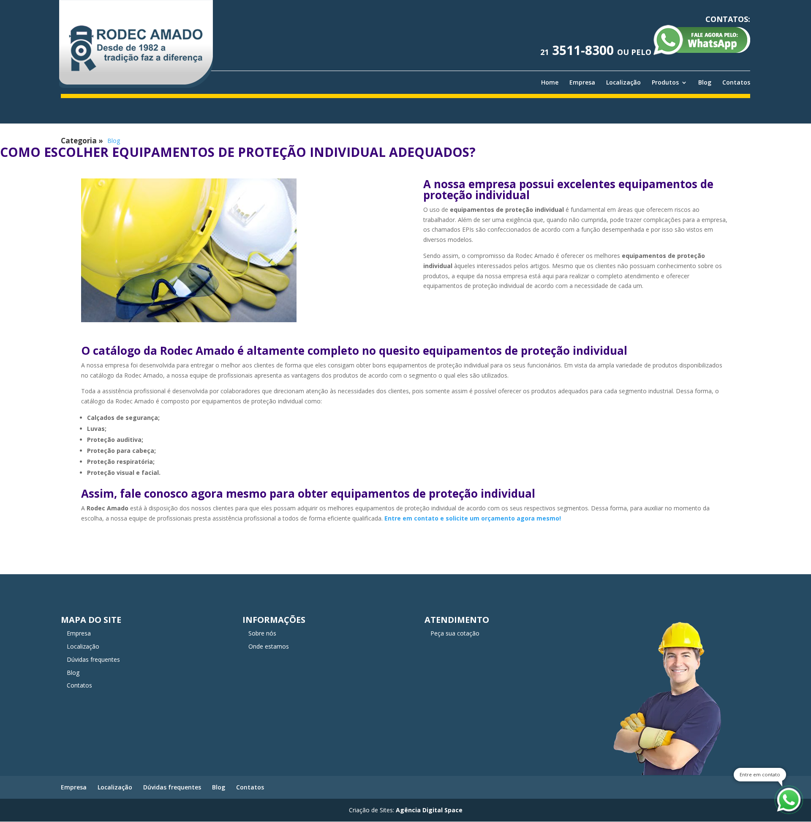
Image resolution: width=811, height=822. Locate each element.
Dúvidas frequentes (93, 659)
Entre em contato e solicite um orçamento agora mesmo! (472, 518)
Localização (623, 82)
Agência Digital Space (429, 810)
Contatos (736, 82)
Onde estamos (268, 646)
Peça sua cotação (454, 633)
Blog (704, 82)
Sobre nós (262, 633)
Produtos (665, 82)
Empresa (582, 82)
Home (549, 82)
